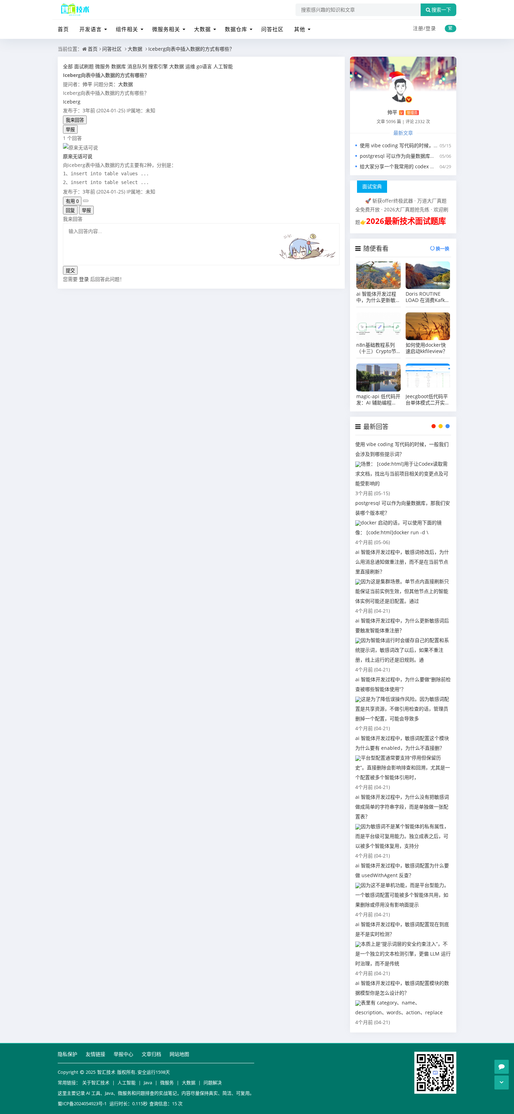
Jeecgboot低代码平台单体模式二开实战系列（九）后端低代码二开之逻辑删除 (428, 399)
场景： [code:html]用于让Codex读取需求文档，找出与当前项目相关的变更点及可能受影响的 (401, 473)
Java (148, 1082)
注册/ (419, 28)
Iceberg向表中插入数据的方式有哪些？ (191, 48)
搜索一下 (441, 10)
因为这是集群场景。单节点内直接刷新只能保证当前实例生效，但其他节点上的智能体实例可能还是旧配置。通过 (402, 591)
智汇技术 (106, 1072)
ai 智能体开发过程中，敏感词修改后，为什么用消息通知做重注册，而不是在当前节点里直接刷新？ (402, 562)
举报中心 (123, 1054)
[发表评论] (501, 1067)
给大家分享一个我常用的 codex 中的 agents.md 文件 (418, 166)
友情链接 (95, 1054)
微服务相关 (166, 29)
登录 (431, 28)
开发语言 (90, 29)
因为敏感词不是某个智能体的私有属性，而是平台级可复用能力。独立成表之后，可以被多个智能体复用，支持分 (402, 836)
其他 (299, 29)
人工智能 (126, 1082)
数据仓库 (236, 29)
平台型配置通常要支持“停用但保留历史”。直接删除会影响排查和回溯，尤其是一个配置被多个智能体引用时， (402, 767)
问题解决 (213, 1082)
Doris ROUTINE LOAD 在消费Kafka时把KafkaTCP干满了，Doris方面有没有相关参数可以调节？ (427, 297)
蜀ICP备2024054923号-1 (82, 1103)
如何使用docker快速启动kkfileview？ (427, 348)
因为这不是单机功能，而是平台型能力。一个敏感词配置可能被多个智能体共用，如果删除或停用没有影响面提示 (402, 895)
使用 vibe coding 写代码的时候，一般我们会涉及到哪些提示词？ (431, 145)
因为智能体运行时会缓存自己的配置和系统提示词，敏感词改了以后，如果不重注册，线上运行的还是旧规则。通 (402, 650)
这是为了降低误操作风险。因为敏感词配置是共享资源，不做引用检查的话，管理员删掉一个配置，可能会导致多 (402, 709)
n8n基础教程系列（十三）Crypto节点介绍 (376, 348)
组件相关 (127, 29)
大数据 (202, 29)
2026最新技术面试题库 (406, 221)
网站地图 (179, 1054)
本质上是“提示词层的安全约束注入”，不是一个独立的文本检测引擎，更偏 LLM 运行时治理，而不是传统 (403, 953)
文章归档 (151, 1054)
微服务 (167, 1082)
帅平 (87, 84)
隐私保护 (67, 1054)
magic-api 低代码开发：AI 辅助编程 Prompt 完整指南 (378, 399)
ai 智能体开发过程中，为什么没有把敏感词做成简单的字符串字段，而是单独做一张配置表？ (402, 807)
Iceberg (71, 101)
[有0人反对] (85, 201)
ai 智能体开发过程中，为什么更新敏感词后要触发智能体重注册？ (378, 297)
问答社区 (272, 29)
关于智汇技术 (95, 1082)
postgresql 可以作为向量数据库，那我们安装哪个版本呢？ (424, 156)
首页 (63, 29)
